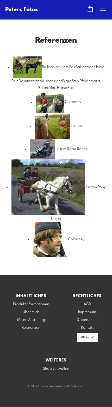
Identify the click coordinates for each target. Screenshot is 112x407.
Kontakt (87, 328)
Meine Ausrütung (31, 320)
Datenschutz (87, 320)
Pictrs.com (77, 386)
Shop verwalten (56, 369)
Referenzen (31, 328)
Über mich (31, 312)
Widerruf (87, 337)
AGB (87, 304)
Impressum (87, 312)
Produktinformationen (31, 304)
